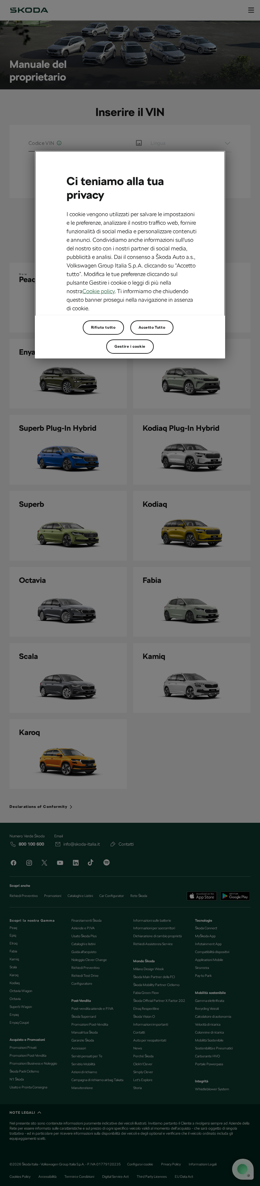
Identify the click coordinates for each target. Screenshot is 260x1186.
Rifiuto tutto (103, 327)
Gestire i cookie (130, 346)
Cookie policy (98, 291)
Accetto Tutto (152, 327)
